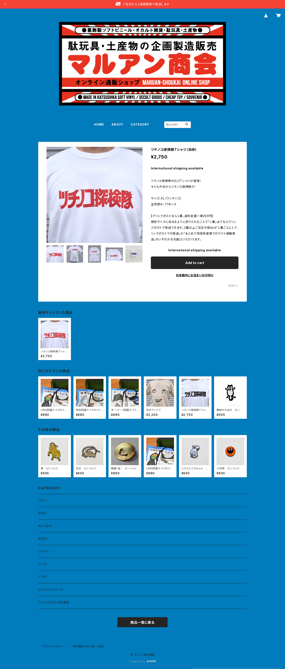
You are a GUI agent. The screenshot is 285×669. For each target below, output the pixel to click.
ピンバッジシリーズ (50, 589)
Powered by (138, 661)
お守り (42, 513)
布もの (42, 538)
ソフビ (42, 577)
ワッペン (43, 551)
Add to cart (194, 263)
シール (42, 564)
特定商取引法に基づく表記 (88, 646)
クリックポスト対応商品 (53, 602)
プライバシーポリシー (54, 646)
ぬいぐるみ (45, 526)
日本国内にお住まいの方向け (194, 275)
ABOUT (117, 124)
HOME (99, 124)
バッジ (42, 500)
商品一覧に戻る (142, 622)
